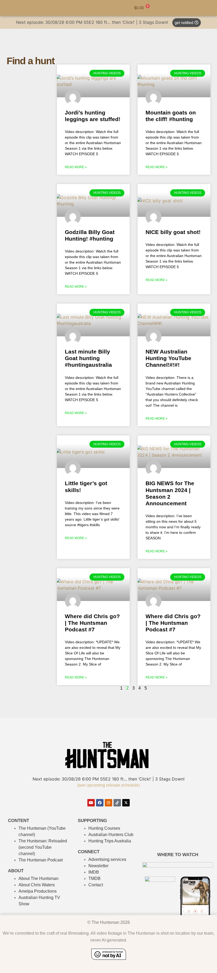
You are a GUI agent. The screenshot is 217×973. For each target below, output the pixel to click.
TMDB (94, 878)
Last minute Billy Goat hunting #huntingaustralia (88, 358)
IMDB (93, 872)
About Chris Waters (37, 885)
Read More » (76, 167)
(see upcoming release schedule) (108, 785)
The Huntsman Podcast (41, 860)
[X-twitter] (126, 802)
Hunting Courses (104, 828)
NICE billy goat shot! (173, 232)
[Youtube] (91, 802)
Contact (95, 885)
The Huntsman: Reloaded (43, 841)
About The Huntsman (38, 878)
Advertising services (107, 859)
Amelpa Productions (38, 891)
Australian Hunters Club (110, 834)
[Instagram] (108, 802)
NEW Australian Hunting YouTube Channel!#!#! (168, 358)
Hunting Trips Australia (109, 841)
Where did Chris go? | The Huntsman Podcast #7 (92, 622)
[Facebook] (99, 802)
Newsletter (98, 866)
